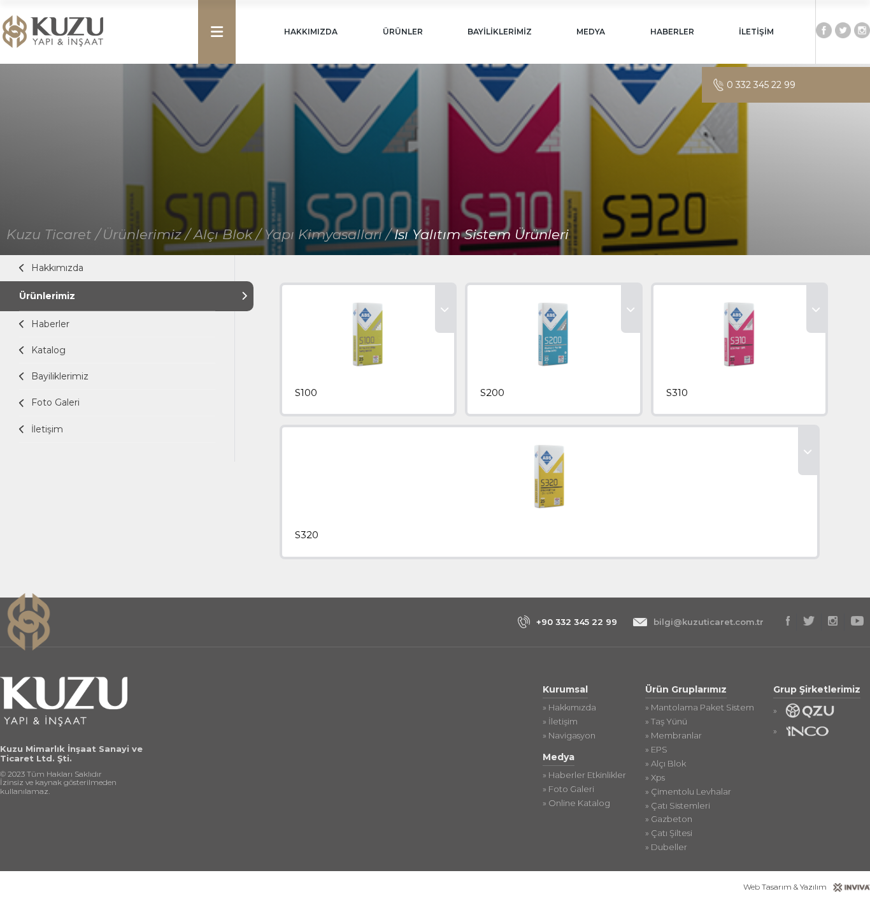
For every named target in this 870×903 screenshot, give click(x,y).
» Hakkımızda (569, 707)
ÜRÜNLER (403, 31)
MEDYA (590, 31)
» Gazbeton (668, 819)
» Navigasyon (569, 735)
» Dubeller (666, 847)
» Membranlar (673, 735)
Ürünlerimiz (47, 296)
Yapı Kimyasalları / (329, 234)
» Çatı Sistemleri (677, 806)
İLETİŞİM (756, 31)
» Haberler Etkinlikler (584, 775)
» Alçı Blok (665, 763)
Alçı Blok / (229, 234)
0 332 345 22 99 (761, 85)
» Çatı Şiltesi (668, 833)
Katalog (48, 350)
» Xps (655, 777)
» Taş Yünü (666, 721)
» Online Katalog (576, 803)
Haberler (50, 324)
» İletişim (560, 721)
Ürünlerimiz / (148, 234)
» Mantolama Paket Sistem (699, 707)
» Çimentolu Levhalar (688, 792)
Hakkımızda (57, 268)
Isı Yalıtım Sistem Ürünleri (481, 234)
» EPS (656, 749)
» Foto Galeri (568, 789)
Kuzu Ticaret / (53, 234)
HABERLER (672, 31)
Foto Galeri (55, 402)
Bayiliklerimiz (60, 376)
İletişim (47, 429)
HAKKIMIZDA (311, 31)
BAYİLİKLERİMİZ (499, 31)
